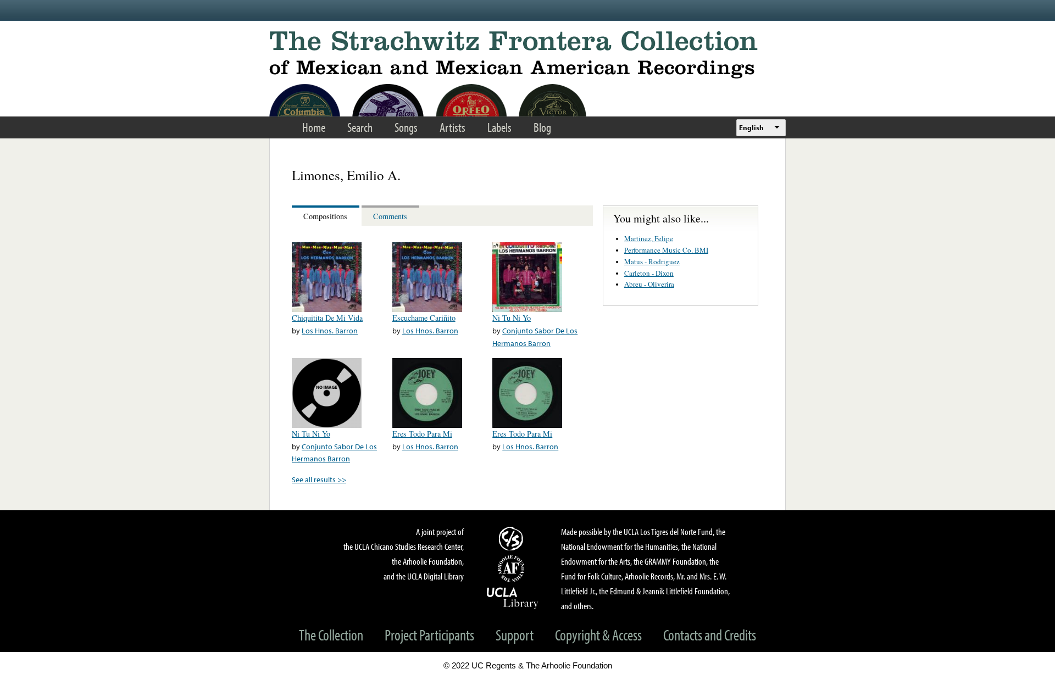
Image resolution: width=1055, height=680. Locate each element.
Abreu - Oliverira (649, 284)
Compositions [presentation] (325, 216)
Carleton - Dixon (649, 273)
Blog (542, 127)
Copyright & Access (598, 634)
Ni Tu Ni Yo (511, 318)
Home (313, 127)
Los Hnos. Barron (330, 330)
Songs (406, 127)
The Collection (331, 634)
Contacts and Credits (709, 634)
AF (512, 568)
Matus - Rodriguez (652, 261)
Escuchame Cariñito (424, 318)
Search (360, 127)
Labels (499, 127)
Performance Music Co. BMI (666, 250)
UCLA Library (512, 597)
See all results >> (319, 479)
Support (515, 634)
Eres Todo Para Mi (422, 433)
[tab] (327, 215)
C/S (512, 538)
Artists (452, 127)
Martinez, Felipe (648, 238)
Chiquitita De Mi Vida (327, 318)
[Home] (527, 55)
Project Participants (429, 634)
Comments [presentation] (390, 216)
